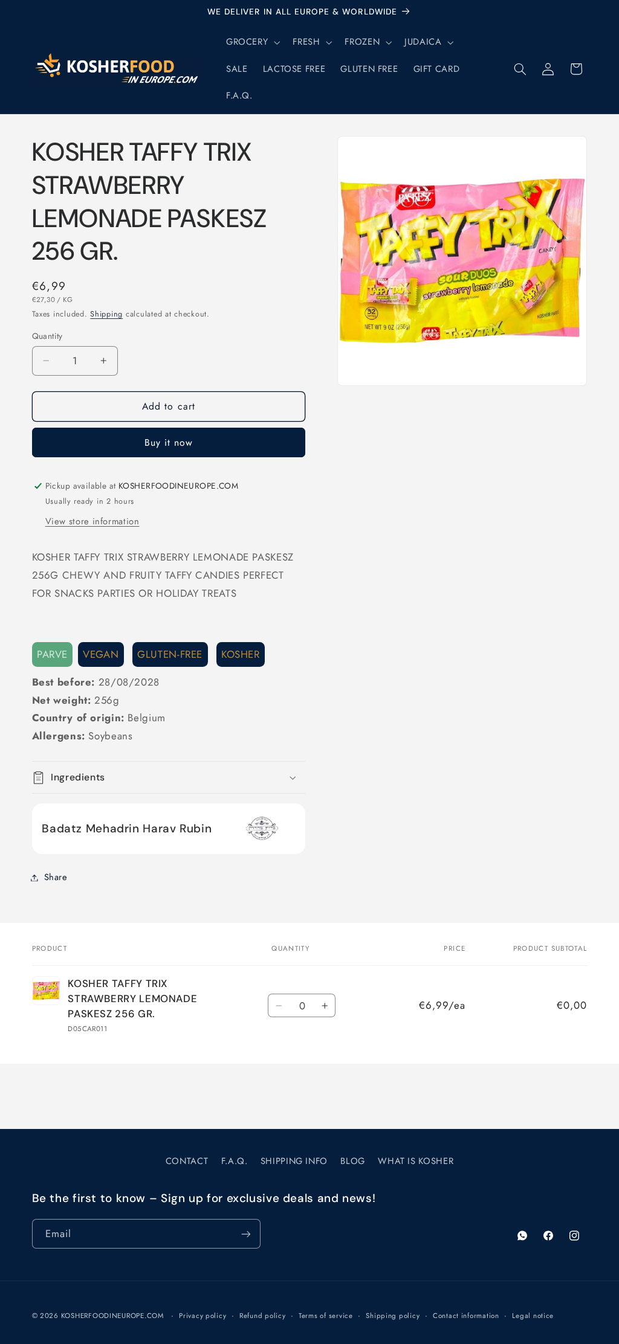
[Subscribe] (245, 1234)
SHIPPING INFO (294, 1161)
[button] (251, 42)
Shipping (106, 314)
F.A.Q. (234, 1161)
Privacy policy (202, 1315)
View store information (92, 521)
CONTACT (187, 1161)
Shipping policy (393, 1315)
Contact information (466, 1315)
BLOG (352, 1161)
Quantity (47, 336)
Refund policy (262, 1315)
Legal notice (533, 1315)
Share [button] (56, 877)
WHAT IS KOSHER (415, 1161)
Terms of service (326, 1315)
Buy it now (168, 442)
